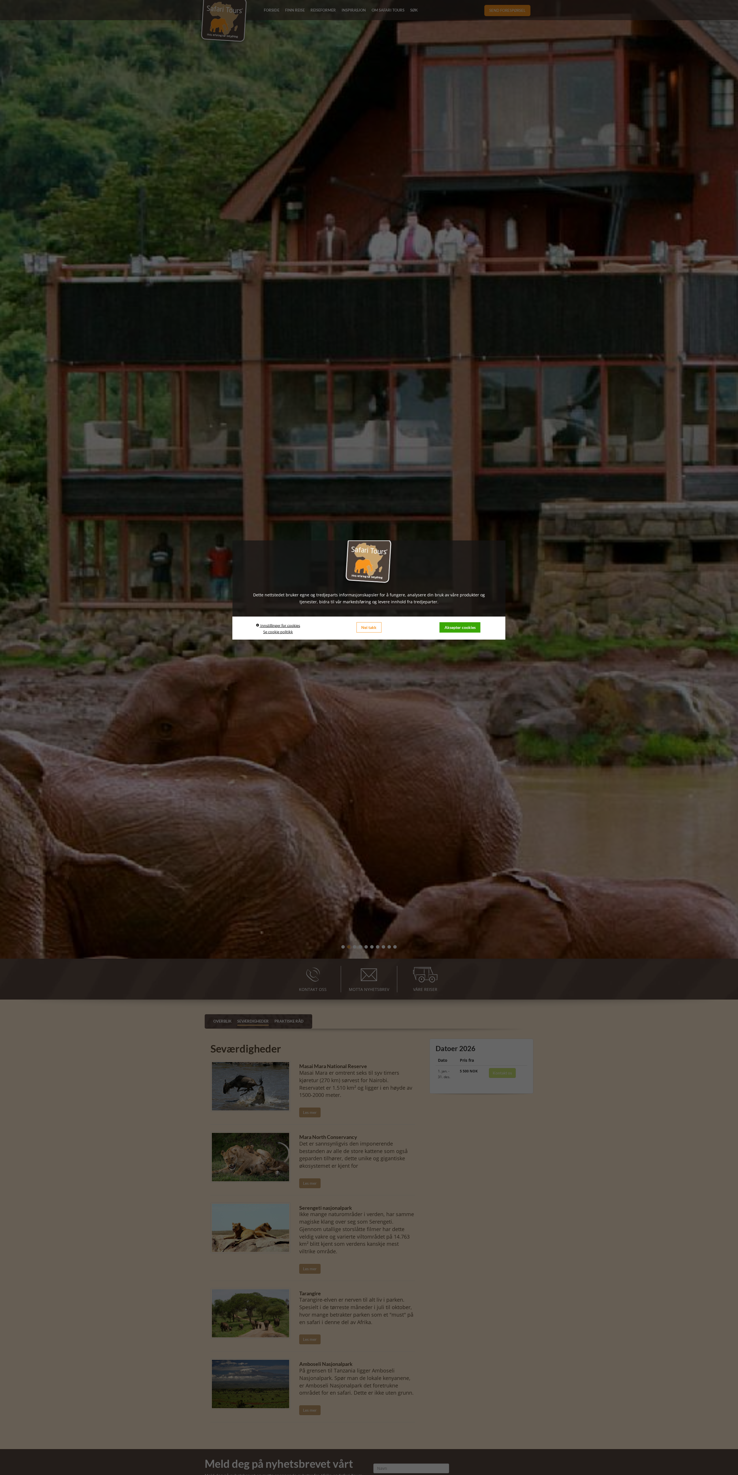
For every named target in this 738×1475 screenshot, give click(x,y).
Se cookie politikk (278, 631)
